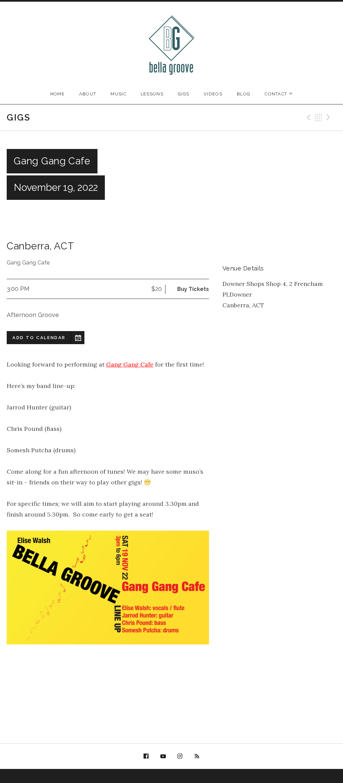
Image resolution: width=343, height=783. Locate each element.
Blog (243, 93)
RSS (197, 757)
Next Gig (329, 117)
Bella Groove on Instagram (180, 757)
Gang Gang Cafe (129, 364)
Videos (213, 93)
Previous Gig (307, 117)
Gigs (183, 93)
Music (118, 93)
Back (318, 117)
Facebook (146, 757)
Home (57, 93)
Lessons (152, 93)
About (87, 93)
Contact (282, 94)
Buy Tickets (193, 289)
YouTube (163, 757)
